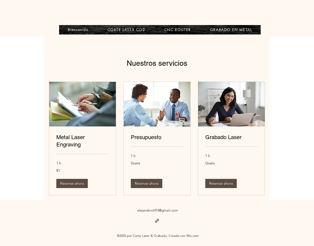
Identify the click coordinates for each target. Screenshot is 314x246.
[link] (82, 141)
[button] (72, 183)
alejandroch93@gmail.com (157, 210)
